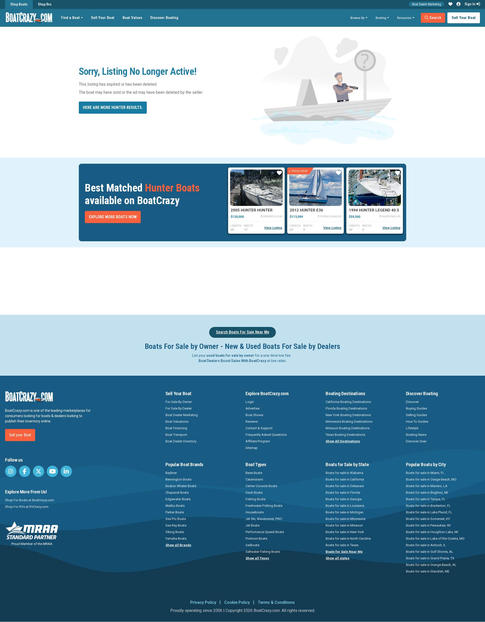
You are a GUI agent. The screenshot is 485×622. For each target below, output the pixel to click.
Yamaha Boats (175, 538)
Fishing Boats (255, 499)
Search (434, 17)
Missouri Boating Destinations (348, 428)
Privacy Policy (203, 602)
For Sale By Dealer (178, 408)
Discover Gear (416, 441)
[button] (450, 4)
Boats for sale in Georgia (344, 499)
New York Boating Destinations (348, 415)
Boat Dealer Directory (180, 441)
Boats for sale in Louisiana (345, 506)
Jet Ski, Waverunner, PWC (264, 519)
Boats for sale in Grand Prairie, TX (430, 558)
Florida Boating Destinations (346, 408)
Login (250, 402)
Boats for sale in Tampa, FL (425, 499)
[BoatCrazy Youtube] (52, 471)
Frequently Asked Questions (266, 435)
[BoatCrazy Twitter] (38, 471)
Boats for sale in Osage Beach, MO (431, 479)
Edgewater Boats (177, 499)
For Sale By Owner (178, 402)
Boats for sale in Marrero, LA (426, 486)
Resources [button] (404, 18)
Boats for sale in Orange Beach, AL (431, 565)
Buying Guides (416, 408)
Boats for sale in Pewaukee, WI (428, 525)
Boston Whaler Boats (180, 486)
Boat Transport (176, 435)
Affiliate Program (258, 441)
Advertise (252, 408)
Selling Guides (416, 415)
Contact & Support (259, 428)
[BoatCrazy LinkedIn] (66, 471)
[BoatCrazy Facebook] (24, 471)
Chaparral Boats (177, 492)
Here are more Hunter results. (113, 107)
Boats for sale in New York (345, 532)
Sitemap (252, 448)
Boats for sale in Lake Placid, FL (429, 512)
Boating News (416, 435)
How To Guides (417, 421)
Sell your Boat (20, 435)
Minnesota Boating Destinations (349, 421)
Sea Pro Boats (175, 519)
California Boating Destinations (348, 402)
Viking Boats (174, 532)
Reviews (252, 421)
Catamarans (254, 479)
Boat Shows (254, 415)
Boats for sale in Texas (342, 545)
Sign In (470, 4)
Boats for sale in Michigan (344, 512)
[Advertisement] (270, 280)
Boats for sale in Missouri (344, 525)
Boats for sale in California (345, 479)
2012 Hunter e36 (306, 210)
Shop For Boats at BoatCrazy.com (29, 500)
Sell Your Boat (102, 17)
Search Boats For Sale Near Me (242, 332)
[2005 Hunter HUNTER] (256, 188)
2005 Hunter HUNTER (252, 210)
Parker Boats (174, 512)
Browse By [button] (357, 18)
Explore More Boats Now (113, 216)
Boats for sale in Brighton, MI (427, 492)
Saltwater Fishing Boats (263, 552)
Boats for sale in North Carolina (348, 538)
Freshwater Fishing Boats (264, 506)
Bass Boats (254, 473)
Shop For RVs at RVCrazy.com (26, 507)
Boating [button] (381, 18)
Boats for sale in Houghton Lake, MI (432, 532)
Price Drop (300, 171)
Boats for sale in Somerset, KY (428, 519)
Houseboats (255, 512)
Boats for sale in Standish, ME (427, 571)
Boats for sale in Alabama (344, 473)
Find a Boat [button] (70, 17)
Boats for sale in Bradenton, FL (428, 506)
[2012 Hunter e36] (315, 188)
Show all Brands (178, 545)
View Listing (273, 227)
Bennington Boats (178, 479)
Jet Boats (252, 525)
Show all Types (257, 558)
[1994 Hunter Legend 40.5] (374, 188)
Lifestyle (412, 428)
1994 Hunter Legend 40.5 (374, 210)
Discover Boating (164, 17)
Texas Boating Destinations (345, 435)
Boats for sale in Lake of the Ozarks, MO (435, 538)
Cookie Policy (237, 602)
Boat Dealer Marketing (426, 4)
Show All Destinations (343, 441)
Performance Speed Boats (265, 532)
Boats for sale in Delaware (345, 486)
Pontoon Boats (256, 538)
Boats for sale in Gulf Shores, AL (429, 552)
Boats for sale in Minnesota (346, 519)
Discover (412, 402)
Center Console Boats (261, 486)
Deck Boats (254, 492)
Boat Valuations (176, 421)
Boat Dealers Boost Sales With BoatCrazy (232, 361)
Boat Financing (176, 428)
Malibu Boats (175, 506)
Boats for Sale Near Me (344, 552)
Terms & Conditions (276, 602)
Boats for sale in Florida (343, 492)
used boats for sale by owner (230, 355)
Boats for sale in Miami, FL (425, 473)
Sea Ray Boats (175, 525)
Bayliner (171, 473)
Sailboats (252, 545)
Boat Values (132, 17)
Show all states (337, 558)
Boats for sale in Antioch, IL (426, 545)
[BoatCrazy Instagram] (10, 471)
